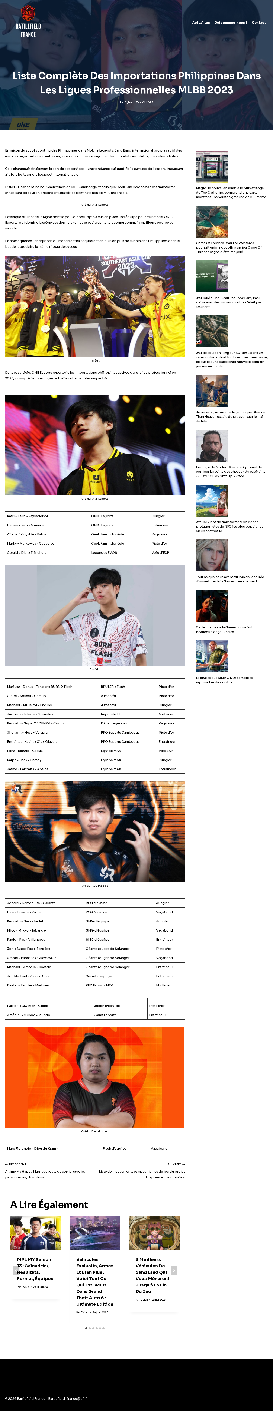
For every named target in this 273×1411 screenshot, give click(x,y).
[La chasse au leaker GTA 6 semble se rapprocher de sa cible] (232, 656)
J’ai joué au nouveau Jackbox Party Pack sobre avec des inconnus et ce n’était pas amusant (229, 302)
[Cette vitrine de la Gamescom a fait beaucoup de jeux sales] (232, 606)
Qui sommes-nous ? (230, 23)
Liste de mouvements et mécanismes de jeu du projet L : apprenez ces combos (142, 1171)
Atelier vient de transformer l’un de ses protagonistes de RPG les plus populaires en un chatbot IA (229, 526)
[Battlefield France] (28, 22)
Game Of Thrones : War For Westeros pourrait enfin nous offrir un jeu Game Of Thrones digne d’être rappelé (229, 247)
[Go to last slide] (16, 1270)
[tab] (86, 1328)
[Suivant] (174, 1270)
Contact (259, 23)
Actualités (201, 23)
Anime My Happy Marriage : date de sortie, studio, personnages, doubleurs (45, 1171)
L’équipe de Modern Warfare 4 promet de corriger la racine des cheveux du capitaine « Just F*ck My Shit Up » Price (231, 471)
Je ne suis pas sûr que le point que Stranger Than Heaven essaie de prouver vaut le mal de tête (231, 416)
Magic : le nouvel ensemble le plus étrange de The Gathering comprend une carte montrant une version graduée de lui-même (231, 192)
